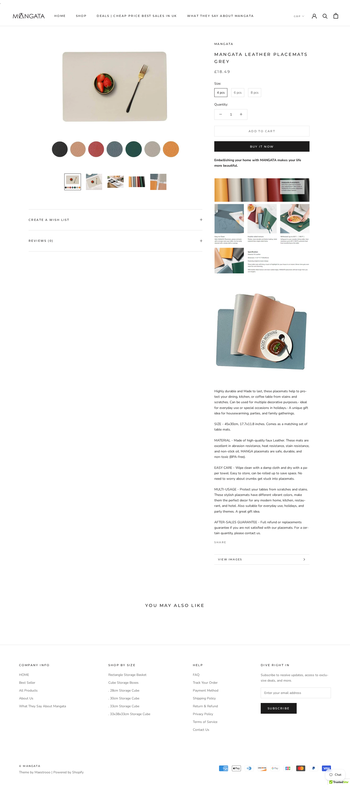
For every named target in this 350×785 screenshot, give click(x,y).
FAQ (196, 675)
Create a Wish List (49, 220)
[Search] (325, 15)
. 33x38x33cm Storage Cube (129, 714)
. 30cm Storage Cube (123, 698)
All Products (28, 690)
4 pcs (221, 92)
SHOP (81, 16)
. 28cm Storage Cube (123, 690)
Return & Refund (205, 706)
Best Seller (27, 682)
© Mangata (29, 766)
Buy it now (262, 146)
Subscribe (279, 708)
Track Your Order (205, 682)
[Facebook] (230, 541)
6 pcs (238, 92)
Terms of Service (205, 722)
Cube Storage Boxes (123, 682)
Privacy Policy (203, 714)
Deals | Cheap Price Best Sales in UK (137, 16)
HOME (60, 16)
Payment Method (205, 690)
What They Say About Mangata (220, 16)
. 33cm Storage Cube (123, 706)
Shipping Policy (204, 698)
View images (230, 559)
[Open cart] (336, 16)
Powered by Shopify (68, 772)
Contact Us (201, 729)
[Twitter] (236, 541)
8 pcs (255, 92)
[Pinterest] (243, 541)
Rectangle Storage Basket (127, 675)
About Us (26, 698)
